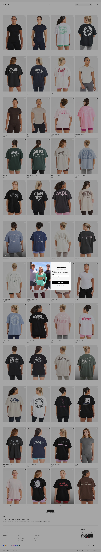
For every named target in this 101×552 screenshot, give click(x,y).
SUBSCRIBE (60, 282)
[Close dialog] (69, 262)
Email (53, 274)
